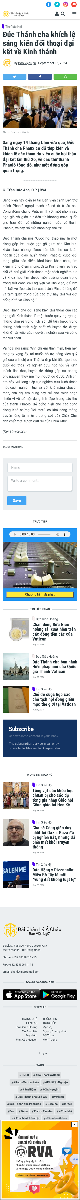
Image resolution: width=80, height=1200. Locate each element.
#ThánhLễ (65, 1111)
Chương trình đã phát (40, 594)
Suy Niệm (31, 1035)
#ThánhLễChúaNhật (27, 1118)
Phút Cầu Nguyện (26, 1039)
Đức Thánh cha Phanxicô (25, 1104)
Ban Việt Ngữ (27, 63)
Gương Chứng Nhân (55, 1031)
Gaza (24, 1111)
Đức (11, 1111)
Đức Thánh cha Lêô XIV (33, 1096)
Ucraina (53, 1104)
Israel (68, 1104)
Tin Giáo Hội (13, 26)
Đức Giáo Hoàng (47, 619)
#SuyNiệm (29, 1089)
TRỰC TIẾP (49, 1023)
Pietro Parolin (43, 1111)
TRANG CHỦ (29, 1019)
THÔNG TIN (50, 1019)
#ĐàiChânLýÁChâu (47, 1075)
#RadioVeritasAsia (26, 1082)
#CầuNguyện (50, 1089)
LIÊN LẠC (31, 1023)
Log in (43, 1053)
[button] (14, 77)
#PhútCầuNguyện (56, 1082)
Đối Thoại (48, 1035)
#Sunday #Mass (56, 1118)
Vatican (18, 446)
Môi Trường (50, 1039)
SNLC (25, 1075)
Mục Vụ (47, 1027)
